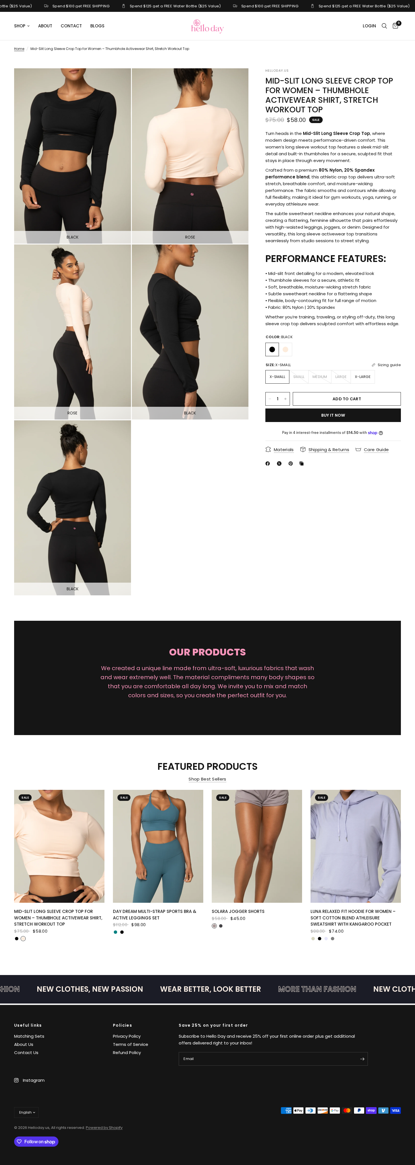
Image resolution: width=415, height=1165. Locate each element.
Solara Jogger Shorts (238, 911)
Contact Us (26, 1052)
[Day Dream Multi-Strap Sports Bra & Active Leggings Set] (158, 846)
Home (19, 48)
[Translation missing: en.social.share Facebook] (268, 463)
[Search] (384, 26)
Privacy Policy (127, 1036)
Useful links (28, 1025)
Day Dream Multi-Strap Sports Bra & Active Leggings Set (154, 914)
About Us (23, 1044)
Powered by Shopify (104, 1127)
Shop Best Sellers (207, 779)
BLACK (272, 349)
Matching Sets (29, 1036)
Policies (122, 1025)
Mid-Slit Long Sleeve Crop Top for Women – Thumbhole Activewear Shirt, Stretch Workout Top (58, 917)
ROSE (285, 349)
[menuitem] (24, 26)
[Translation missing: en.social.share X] (280, 463)
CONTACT (71, 26)
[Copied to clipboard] (302, 463)
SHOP (19, 26)
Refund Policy (127, 1052)
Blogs (97, 26)
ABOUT (45, 26)
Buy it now (333, 415)
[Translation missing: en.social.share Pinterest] (292, 463)
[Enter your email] (362, 1059)
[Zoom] (119, 80)
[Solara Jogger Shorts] (257, 846)
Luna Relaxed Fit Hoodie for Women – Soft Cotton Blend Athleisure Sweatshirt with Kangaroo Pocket (353, 917)
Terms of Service (130, 1044)
